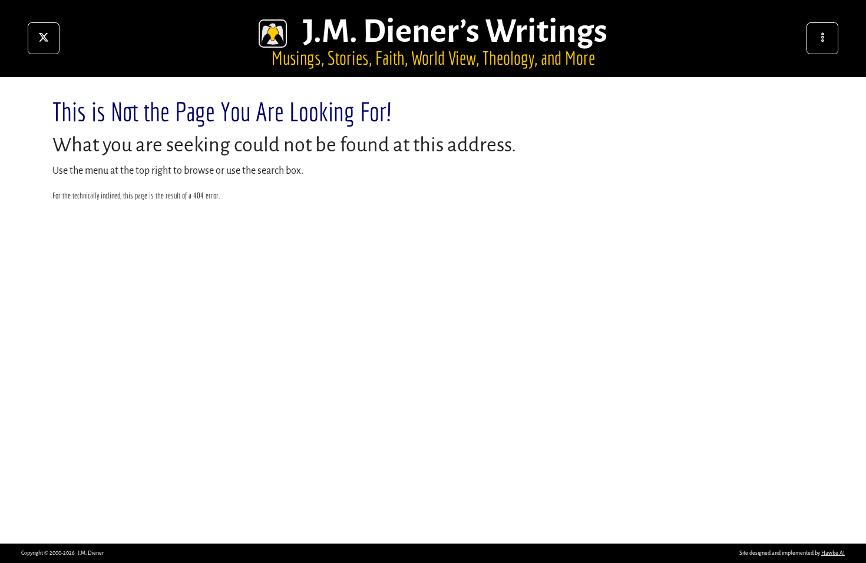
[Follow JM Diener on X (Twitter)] (44, 38)
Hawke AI (833, 553)
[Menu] (822, 38)
